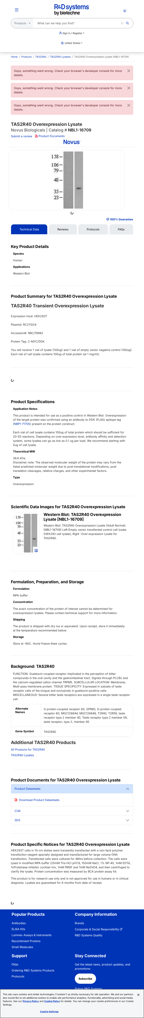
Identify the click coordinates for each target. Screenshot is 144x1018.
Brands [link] (79, 923)
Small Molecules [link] (22, 947)
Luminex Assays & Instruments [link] (31, 935)
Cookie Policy (52, 1001)
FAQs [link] (15, 964)
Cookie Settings (49, 1011)
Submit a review (21, 136)
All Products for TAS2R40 (28, 749)
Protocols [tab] (93, 229)
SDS (17, 820)
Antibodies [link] (19, 923)
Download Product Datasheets (39, 800)
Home (14, 56)
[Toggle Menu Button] (17, 10)
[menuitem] (14, 57)
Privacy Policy (31, 1001)
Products (26, 56)
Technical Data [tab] (29, 229)
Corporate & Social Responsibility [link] (97, 929)
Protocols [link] (18, 976)
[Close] (129, 71)
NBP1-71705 (22, 424)
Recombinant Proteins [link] (26, 941)
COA (18, 811)
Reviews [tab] (62, 229)
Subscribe (85, 978)
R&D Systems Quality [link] (88, 935)
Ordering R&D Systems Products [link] (33, 970)
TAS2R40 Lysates (60, 56)
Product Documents (51, 136)
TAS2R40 (40, 56)
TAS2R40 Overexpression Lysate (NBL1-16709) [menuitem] (101, 56)
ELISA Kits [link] (18, 929)
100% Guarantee (121, 219)
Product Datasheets (27, 788)
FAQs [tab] (121, 229)
